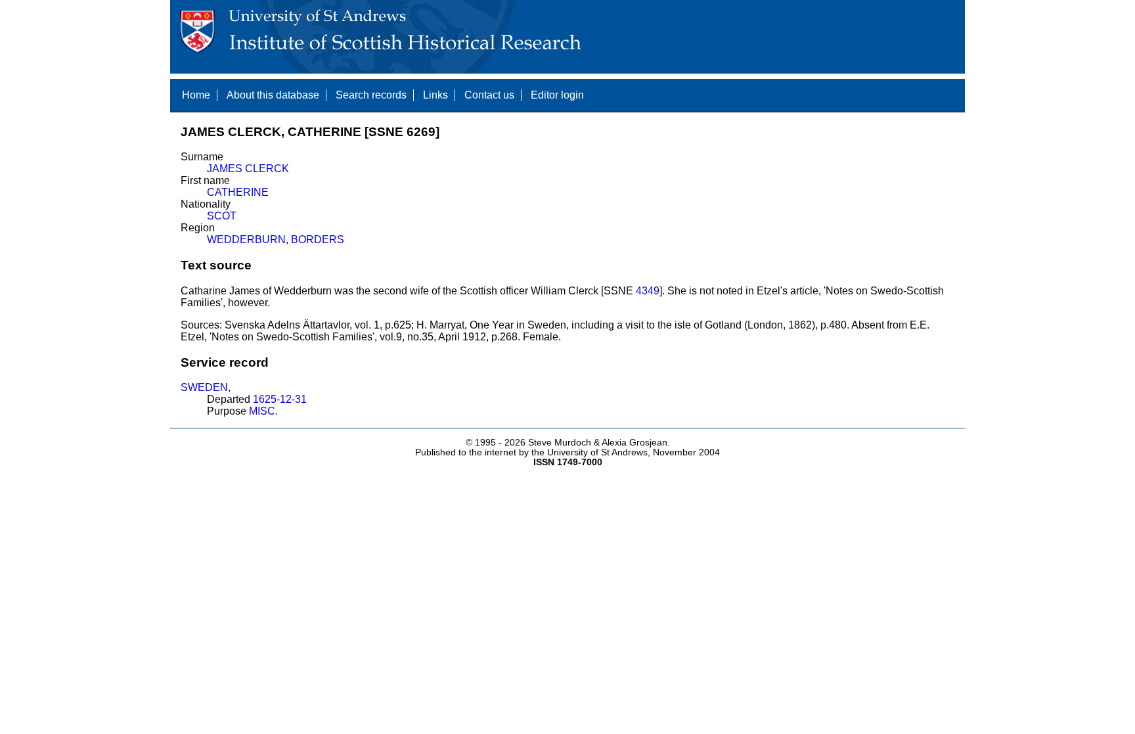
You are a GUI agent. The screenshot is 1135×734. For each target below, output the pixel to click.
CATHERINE (238, 192)
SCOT (221, 215)
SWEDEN (204, 387)
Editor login (557, 95)
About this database (273, 95)
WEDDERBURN (246, 239)
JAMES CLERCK (248, 168)
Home (196, 95)
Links (435, 95)
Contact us (489, 95)
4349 (647, 290)
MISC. (263, 411)
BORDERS (317, 239)
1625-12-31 (280, 399)
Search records (371, 95)
